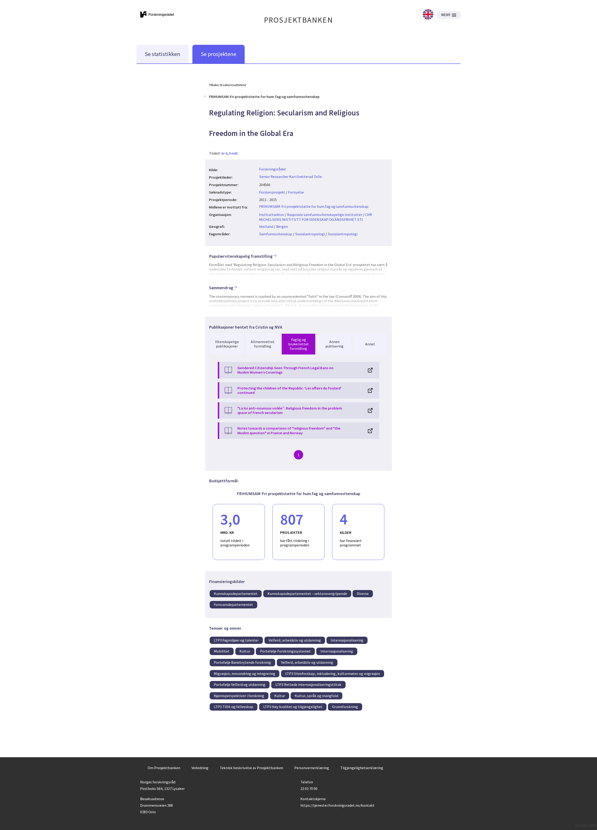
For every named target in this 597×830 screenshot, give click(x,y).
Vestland (266, 226)
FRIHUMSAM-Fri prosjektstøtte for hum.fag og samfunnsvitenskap (313, 206)
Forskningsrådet (272, 169)
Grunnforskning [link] (345, 706)
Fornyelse (296, 192)
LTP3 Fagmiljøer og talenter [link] (236, 640)
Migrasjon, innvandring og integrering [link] (244, 673)
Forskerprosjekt (272, 192)
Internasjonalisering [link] (347, 640)
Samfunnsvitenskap (275, 234)
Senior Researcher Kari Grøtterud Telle (290, 176)
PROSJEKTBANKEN (298, 20)
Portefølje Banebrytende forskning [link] (242, 662)
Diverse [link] (363, 593)
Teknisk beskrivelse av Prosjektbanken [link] (251, 767)
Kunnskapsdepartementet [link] (235, 593)
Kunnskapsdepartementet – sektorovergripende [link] (307, 593)
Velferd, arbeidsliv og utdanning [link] (295, 640)
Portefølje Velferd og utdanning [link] (239, 684)
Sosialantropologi (310, 234)
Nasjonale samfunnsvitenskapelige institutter (324, 214)
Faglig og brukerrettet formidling (298, 344)
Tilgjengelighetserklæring (361, 767)
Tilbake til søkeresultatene (227, 85)
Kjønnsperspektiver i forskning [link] (239, 695)
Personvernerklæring (311, 767)
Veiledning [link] (199, 767)
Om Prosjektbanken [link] (164, 767)
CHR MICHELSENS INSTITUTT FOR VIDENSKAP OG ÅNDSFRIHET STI (315, 217)
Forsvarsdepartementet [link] (233, 604)
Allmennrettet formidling (262, 343)
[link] (428, 15)
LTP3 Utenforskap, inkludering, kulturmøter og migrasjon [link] (332, 673)
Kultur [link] (244, 651)
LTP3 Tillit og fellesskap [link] (233, 706)
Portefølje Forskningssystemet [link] (285, 651)
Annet (370, 344)
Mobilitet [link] (221, 651)
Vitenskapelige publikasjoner (227, 343)
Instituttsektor (271, 214)
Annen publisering (334, 343)
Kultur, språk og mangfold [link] (316, 695)
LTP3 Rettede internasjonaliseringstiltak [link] (308, 684)
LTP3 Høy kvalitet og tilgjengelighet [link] (292, 706)
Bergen (282, 226)
